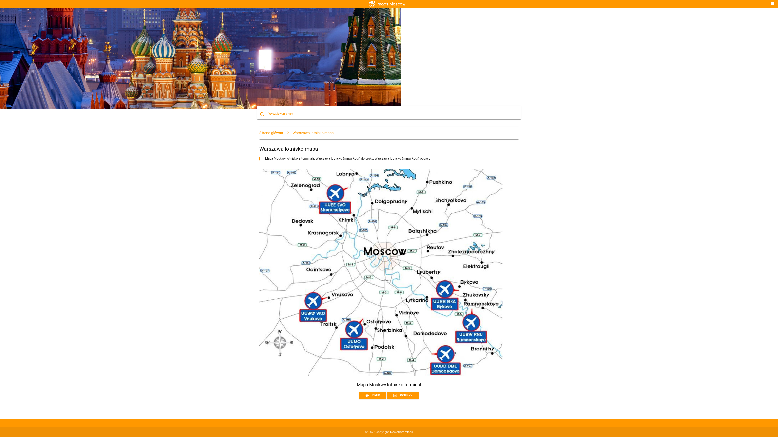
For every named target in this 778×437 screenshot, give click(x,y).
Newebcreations (401, 432)
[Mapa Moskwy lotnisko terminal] (380, 375)
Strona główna (271, 133)
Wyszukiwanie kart (280, 114)
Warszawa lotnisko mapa (313, 133)
